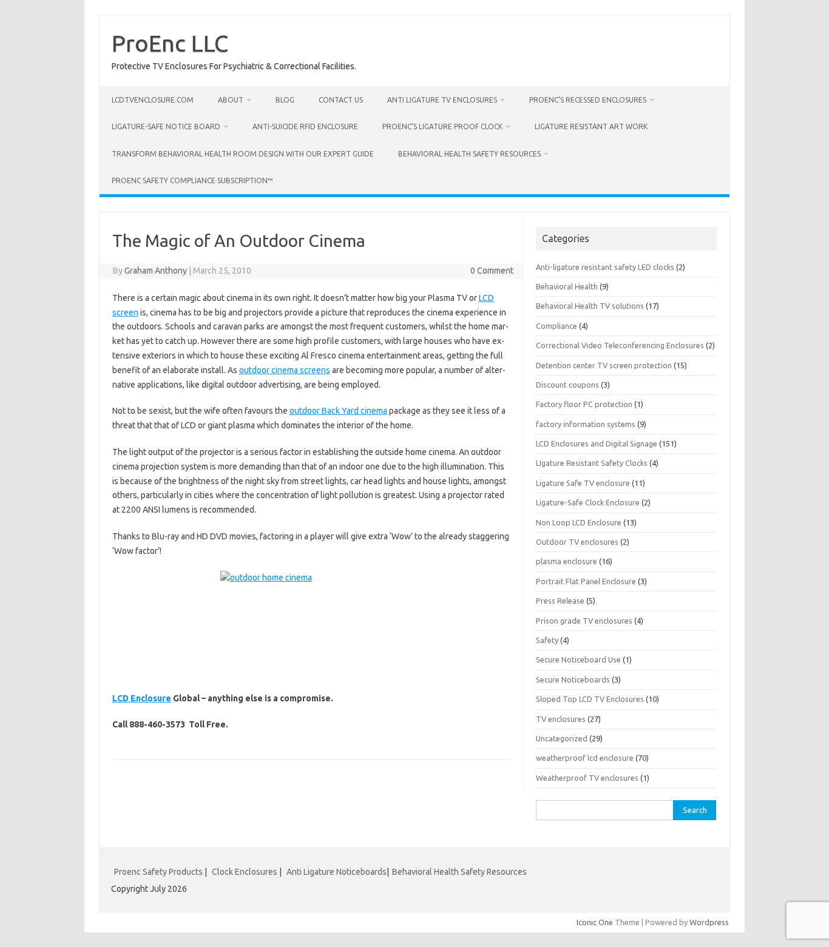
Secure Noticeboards (573, 679)
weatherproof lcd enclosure (585, 757)
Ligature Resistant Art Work (591, 126)
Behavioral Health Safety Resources (469, 154)
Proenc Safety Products (159, 872)
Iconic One (595, 922)
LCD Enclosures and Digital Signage (596, 443)
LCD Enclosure (141, 698)
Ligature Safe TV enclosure (583, 483)
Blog (285, 100)
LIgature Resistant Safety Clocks (592, 463)
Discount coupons (567, 384)
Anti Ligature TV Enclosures (442, 100)
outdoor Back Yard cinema (338, 411)
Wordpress (709, 922)
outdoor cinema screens (284, 370)
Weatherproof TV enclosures (587, 777)
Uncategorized (561, 738)
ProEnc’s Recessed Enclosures (587, 100)
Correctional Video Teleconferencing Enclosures (620, 345)
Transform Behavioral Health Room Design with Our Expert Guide (243, 154)
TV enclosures (561, 719)
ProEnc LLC (170, 43)
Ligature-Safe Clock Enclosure (588, 502)
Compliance (556, 326)
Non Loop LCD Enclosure (578, 522)
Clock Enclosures (244, 872)
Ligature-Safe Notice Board (166, 126)
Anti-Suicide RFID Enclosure (305, 126)
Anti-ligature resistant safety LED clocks (605, 267)
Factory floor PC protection (584, 404)
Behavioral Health (567, 286)
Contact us (341, 100)
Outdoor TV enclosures (577, 542)
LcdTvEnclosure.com (153, 100)
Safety (547, 640)
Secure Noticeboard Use (578, 659)
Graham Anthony (155, 270)
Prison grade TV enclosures (584, 620)
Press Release (560, 600)
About (230, 100)
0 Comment (491, 270)
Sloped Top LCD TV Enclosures (590, 699)
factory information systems (585, 424)
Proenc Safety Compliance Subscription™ (192, 180)
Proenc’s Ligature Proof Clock (442, 126)
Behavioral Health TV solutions (590, 306)
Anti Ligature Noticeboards (336, 872)
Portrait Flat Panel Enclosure (586, 581)
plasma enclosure (566, 561)
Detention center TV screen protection (604, 365)
